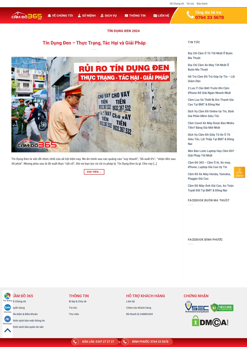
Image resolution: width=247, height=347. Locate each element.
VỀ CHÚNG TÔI (62, 15)
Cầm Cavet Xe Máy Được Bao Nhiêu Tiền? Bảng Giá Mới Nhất (211, 125)
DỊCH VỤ (111, 15)
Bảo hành (202, 3)
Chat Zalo (8, 312)
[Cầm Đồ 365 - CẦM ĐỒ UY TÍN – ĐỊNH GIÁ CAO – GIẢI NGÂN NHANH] (26, 15)
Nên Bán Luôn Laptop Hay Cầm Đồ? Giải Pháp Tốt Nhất (211, 153)
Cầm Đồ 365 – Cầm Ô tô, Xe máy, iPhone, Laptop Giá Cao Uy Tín (209, 165)
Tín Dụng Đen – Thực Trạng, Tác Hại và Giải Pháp (94, 43)
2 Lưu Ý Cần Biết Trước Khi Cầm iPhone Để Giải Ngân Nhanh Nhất (209, 90)
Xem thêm (94, 172)
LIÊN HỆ (163, 15)
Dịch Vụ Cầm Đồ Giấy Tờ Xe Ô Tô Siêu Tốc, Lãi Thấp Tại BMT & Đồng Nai (211, 139)
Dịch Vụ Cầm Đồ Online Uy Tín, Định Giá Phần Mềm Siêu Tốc (211, 114)
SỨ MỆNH (89, 15)
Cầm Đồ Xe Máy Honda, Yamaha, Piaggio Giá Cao (209, 176)
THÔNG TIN (137, 15)
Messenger (7, 324)
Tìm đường (7, 301)
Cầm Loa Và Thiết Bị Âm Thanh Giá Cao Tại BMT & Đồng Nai (211, 102)
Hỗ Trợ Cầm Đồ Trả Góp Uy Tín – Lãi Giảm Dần (211, 79)
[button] (222, 4)
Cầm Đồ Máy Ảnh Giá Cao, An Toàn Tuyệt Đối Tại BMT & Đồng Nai (211, 188)
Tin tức (190, 3)
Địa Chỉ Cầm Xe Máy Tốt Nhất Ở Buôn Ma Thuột (208, 67)
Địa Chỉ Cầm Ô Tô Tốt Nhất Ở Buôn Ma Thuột (210, 56)
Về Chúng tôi (177, 3)
